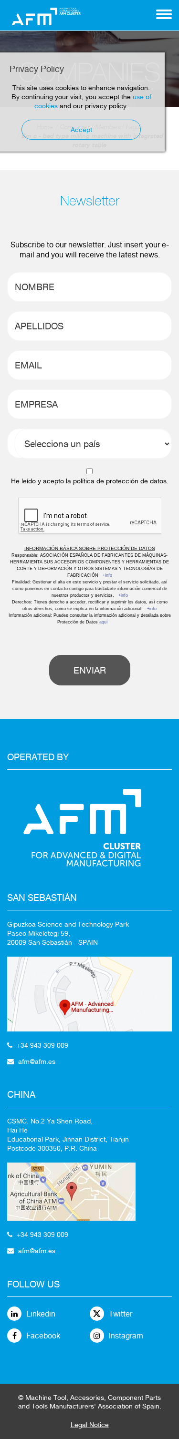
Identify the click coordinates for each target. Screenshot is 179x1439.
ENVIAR (90, 670)
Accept (81, 129)
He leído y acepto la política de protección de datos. (89, 481)
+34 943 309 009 (42, 1045)
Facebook (43, 1335)
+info (107, 575)
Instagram (126, 1335)
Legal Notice (90, 1425)
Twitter (120, 1313)
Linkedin (40, 1313)
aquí (103, 622)
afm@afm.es (36, 1061)
